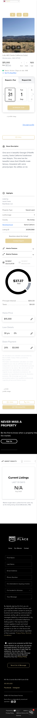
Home (10, 548)
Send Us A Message (18, 665)
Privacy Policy (20, 633)
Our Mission (18, 548)
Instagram (16, 688)
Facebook (7, 688)
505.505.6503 (8, 683)
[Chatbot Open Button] (31, 712)
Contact (26, 548)
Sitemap (18, 715)
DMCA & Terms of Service (23, 713)
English (7, 1)
